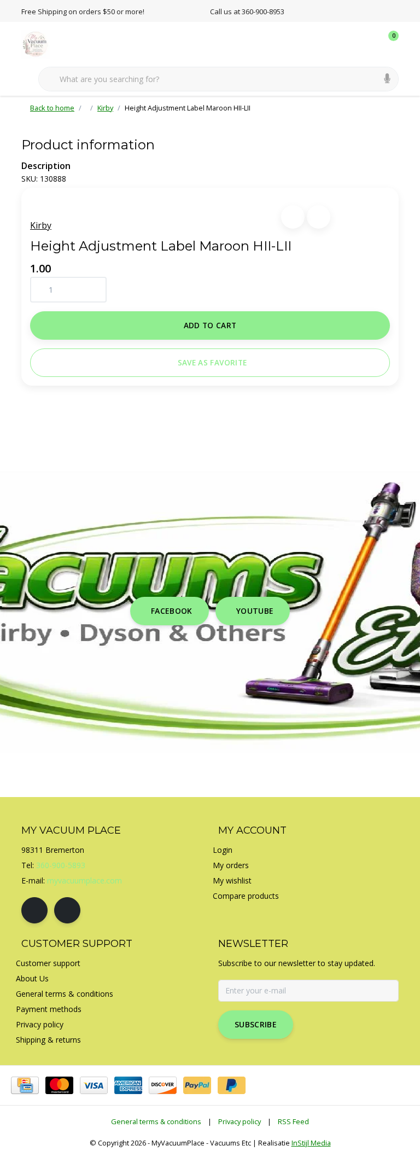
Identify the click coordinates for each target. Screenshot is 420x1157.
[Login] (346, 44)
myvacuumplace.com (84, 880)
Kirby (40, 225)
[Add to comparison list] (318, 217)
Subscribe (256, 1024)
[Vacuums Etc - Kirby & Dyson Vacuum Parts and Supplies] (41, 43)
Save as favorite (212, 362)
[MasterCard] (59, 1085)
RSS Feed (293, 1121)
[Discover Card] (163, 1085)
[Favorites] (367, 44)
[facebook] (34, 910)
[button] (293, 217)
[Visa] (94, 1085)
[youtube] (67, 910)
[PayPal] (197, 1085)
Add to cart (210, 325)
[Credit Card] (25, 1085)
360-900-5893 (60, 865)
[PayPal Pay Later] (232, 1085)
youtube (254, 611)
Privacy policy (239, 1121)
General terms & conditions (156, 1121)
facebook (171, 611)
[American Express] (128, 1085)
